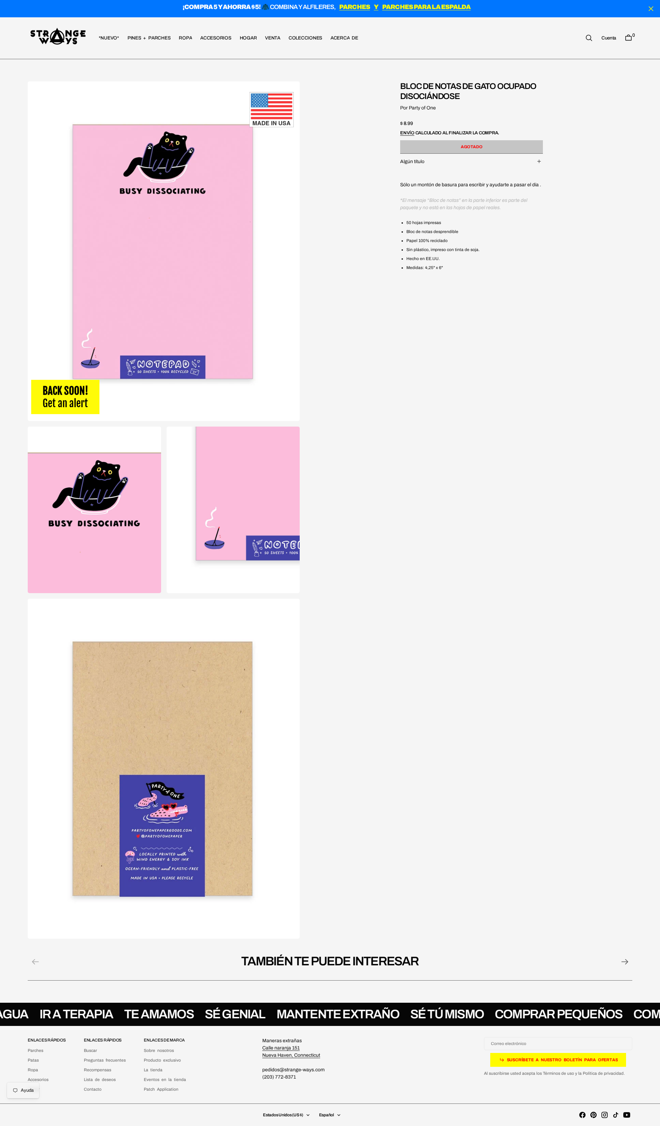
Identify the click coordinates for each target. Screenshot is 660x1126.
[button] (608, 37)
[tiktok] (615, 1114)
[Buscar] (589, 38)
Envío (407, 132)
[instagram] (604, 1114)
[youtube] (626, 1114)
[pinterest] (593, 1114)
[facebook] (582, 1114)
